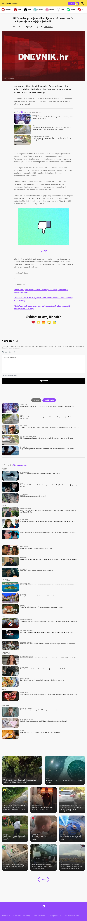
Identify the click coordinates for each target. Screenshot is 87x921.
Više (44, 880)
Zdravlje (73, 9)
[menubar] (83, 3)
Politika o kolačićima (71, 916)
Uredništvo (6, 916)
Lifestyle (51, 9)
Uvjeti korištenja (39, 916)
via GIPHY (43, 251)
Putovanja (40, 9)
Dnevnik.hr (8, 9)
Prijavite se (43, 381)
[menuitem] (83, 3)
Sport (29, 9)
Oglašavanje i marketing (21, 916)
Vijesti (19, 9)
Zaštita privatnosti (54, 916)
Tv (82, 9)
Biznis (62, 9)
